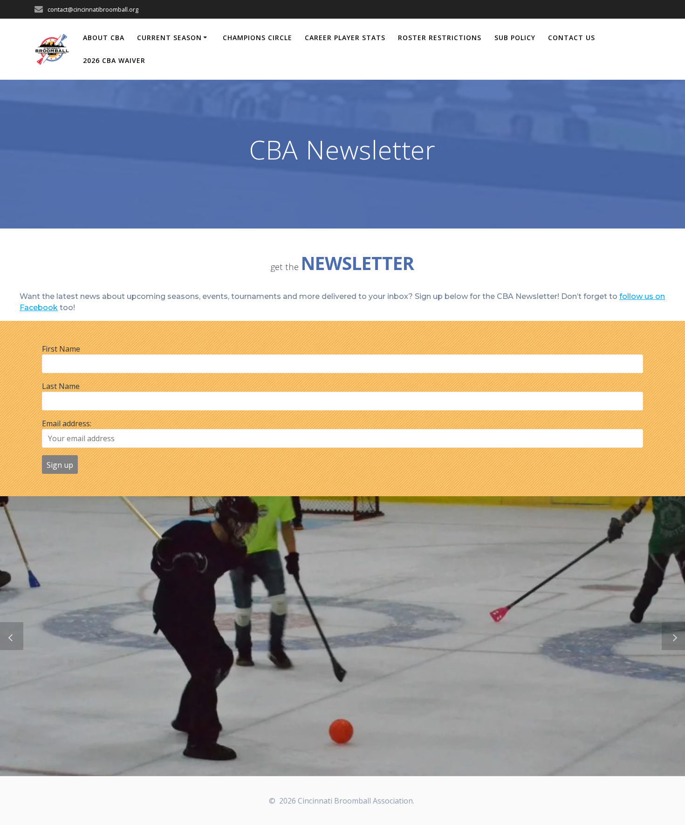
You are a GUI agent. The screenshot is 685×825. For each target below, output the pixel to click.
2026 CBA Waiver (114, 60)
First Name (61, 349)
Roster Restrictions (439, 37)
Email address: (66, 423)
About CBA (103, 37)
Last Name (61, 386)
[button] (11, 636)
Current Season (169, 37)
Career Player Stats (345, 37)
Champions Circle (257, 37)
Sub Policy (514, 37)
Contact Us (571, 37)
